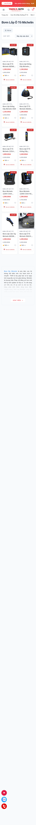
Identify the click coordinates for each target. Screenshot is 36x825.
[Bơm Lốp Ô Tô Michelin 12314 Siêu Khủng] (9, 136)
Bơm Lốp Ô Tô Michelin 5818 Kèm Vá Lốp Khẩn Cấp (26, 236)
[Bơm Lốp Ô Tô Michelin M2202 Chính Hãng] (26, 94)
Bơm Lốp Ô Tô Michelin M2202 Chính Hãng (25, 109)
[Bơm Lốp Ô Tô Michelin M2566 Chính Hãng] (9, 51)
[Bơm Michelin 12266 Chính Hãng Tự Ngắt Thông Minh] (26, 179)
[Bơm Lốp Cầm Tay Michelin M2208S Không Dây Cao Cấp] (9, 221)
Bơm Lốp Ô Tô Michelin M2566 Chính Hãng (8, 66)
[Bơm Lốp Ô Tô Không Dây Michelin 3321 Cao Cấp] (26, 136)
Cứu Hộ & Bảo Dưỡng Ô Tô (19, 15)
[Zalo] (4, 799)
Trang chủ (5, 15)
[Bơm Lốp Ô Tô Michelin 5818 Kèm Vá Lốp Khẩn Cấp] (26, 221)
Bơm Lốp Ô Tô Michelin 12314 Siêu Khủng (8, 151)
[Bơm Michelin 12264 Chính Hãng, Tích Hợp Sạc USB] (9, 179)
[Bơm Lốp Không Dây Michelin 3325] (9, 94)
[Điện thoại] (4, 806)
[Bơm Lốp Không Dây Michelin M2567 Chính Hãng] (26, 51)
